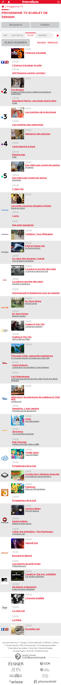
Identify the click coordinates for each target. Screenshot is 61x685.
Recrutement (30, 645)
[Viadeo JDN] (45, 676)
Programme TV (15, 6)
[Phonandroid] (45, 682)
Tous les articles (12, 645)
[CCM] (45, 664)
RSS (21, 645)
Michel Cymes (33, 302)
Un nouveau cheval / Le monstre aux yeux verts (32, 357)
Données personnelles (47, 645)
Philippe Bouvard (26, 565)
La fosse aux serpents (34, 325)
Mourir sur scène (31, 207)
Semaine (41, 42)
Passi (18, 156)
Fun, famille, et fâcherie (40, 575)
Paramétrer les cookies (18, 648)
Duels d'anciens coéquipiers (24, 588)
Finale (34, 102)
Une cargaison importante (28, 260)
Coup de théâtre (32, 454)
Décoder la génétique (27, 283)
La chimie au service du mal (40, 270)
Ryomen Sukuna (33, 510)
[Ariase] (15, 681)
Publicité (46, 643)
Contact (55, 643)
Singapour (42, 166)
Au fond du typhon (35, 247)
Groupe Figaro (19, 651)
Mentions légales (46, 648)
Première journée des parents (25, 410)
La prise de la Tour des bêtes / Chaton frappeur (30, 366)
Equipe (24, 643)
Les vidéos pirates (32, 420)
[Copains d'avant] (15, 676)
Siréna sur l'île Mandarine (35, 488)
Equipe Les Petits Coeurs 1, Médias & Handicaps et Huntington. (31, 92)
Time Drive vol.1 (32, 533)
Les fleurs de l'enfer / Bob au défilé (25, 443)
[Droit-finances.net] (45, 670)
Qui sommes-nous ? (11, 643)
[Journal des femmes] (15, 664)
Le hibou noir (35, 399)
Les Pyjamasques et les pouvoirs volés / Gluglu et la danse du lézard (34, 378)
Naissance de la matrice (21, 522)
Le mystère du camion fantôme (42, 475)
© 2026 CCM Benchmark (37, 651)
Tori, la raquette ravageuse (23, 433)
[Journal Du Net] (15, 670)
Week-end (52, 42)
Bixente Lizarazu (20, 315)
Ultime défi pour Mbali (21, 338)
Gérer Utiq (33, 648)
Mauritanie (29, 179)
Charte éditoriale (35, 643)
